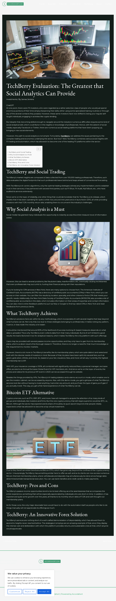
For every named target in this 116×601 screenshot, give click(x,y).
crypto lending (50, 116)
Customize (15, 592)
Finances (62, 4)
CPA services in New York (34, 290)
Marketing (88, 4)
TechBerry (65, 136)
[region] (29, 583)
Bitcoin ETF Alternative (18, 160)
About (99, 4)
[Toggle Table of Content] (37, 149)
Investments (75, 4)
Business (51, 4)
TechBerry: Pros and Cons (19, 162)
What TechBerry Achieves (19, 157)
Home (42, 4)
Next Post (108, 541)
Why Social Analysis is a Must (20, 155)
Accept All (44, 592)
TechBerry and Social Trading (20, 152)
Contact (108, 4)
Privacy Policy (45, 569)
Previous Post (9, 541)
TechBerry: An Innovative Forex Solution (24, 165)
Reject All (30, 592)
